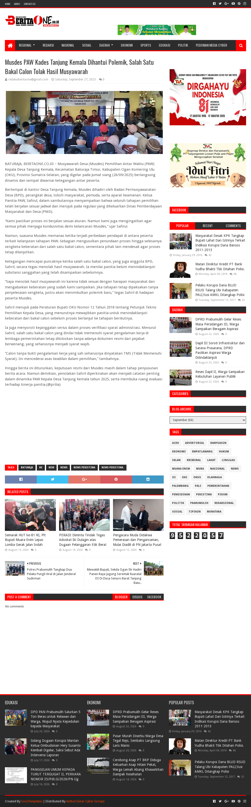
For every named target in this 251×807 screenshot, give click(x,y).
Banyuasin (218, 443)
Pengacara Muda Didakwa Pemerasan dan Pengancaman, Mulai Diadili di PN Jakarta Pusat (137, 540)
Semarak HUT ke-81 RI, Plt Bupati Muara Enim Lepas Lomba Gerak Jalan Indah (25, 540)
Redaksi (48, 45)
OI (174, 477)
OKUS (197, 477)
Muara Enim (181, 468)
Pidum (222, 494)
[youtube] (233, 3)
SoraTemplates (31, 801)
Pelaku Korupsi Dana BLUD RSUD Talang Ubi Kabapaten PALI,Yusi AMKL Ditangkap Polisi (219, 290)
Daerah (104, 45)
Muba (200, 468)
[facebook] (214, 3)
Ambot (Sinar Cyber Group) (85, 801)
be (40, 467)
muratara (214, 511)
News (63, 467)
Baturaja (27, 467)
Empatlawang (202, 451)
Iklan (176, 460)
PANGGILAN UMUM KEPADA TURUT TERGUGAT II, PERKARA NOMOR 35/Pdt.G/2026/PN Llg (56, 774)
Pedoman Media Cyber (211, 45)
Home (7, 4)
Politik (183, 45)
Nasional (68, 45)
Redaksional (224, 503)
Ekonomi (127, 45)
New (51, 467)
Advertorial (194, 443)
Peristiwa (204, 494)
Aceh (175, 443)
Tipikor (194, 511)
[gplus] (227, 3)
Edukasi (164, 45)
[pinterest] (239, 3)
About (17, 4)
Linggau (228, 460)
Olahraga (214, 477)
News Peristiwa (84, 467)
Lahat (211, 460)
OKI (184, 477)
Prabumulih (199, 503)
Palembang (180, 485)
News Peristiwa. (112, 467)
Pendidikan (181, 494)
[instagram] (244, 3)
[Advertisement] (84, 425)
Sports (145, 45)
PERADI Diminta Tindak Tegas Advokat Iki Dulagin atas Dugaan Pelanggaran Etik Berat (82, 540)
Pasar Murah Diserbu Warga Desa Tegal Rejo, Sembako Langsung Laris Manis (138, 740)
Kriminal (194, 460)
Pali (198, 485)
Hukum (224, 451)
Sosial (86, 45)
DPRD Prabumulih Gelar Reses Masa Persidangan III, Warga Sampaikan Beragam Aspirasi (218, 324)
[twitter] (220, 3)
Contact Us (29, 4)
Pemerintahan (218, 485)
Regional (25, 45)
